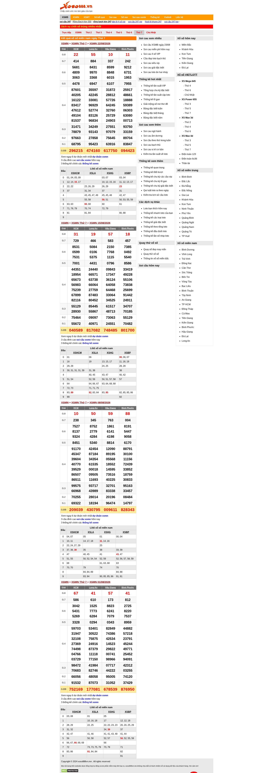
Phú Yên (186, 213)
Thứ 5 (119, 32)
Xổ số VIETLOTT (187, 74)
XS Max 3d (187, 117)
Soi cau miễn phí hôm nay (156, 49)
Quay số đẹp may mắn (154, 249)
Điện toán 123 (189, 154)
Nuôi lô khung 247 (153, 21)
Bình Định (187, 177)
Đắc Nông (187, 190)
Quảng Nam (188, 227)
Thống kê (155, 17)
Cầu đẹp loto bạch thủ (154, 58)
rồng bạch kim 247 (102, 21)
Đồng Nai (186, 263)
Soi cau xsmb (139, 17)
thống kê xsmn (90, 163)
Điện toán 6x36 (189, 159)
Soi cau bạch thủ (151, 145)
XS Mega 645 (189, 81)
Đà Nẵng (186, 186)
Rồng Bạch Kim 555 (82, 21)
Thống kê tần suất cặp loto (156, 95)
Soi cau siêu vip (151, 63)
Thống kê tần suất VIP (154, 86)
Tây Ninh (186, 295)
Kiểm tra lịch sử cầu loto (155, 195)
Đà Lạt (185, 67)
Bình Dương (188, 249)
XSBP (127, 173)
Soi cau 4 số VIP (151, 54)
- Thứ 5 (187, 108)
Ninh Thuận (188, 209)
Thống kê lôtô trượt (153, 172)
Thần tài (186, 163)
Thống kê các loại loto (154, 217)
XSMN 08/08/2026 (99, 402)
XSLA (93, 173)
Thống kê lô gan (151, 99)
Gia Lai (185, 195)
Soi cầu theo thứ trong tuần (157, 140)
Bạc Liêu (186, 286)
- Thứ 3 (187, 104)
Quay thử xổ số (151, 254)
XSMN (76, 17)
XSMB (65, 17)
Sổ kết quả (99, 17)
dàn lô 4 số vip (118, 21)
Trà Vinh (186, 259)
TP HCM (186, 304)
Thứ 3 (99, 32)
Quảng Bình (188, 218)
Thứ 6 (129, 32)
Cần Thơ (186, 268)
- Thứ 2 (187, 122)
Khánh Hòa (187, 49)
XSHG (110, 173)
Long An (186, 341)
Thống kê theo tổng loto (155, 226)
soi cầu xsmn (83, 160)
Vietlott (167, 17)
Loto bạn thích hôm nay (155, 208)
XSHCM (75, 173)
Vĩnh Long (187, 254)
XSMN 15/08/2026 (99, 223)
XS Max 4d (187, 136)
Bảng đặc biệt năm (152, 117)
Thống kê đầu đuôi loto (155, 231)
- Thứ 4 (187, 86)
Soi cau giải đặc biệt (153, 67)
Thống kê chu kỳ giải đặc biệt (158, 186)
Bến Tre (186, 277)
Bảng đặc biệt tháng (153, 113)
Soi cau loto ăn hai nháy (155, 72)
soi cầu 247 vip (135, 21)
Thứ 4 (109, 32)
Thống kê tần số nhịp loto (156, 236)
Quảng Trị (187, 231)
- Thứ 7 (187, 113)
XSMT (87, 17)
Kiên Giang (187, 63)
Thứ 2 (89, 32)
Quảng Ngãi (188, 222)
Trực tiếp (66, 32)
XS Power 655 (189, 99)
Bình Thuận (188, 291)
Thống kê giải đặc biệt (154, 222)
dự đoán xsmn (100, 157)
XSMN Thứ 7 (79, 43)
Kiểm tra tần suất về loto (155, 154)
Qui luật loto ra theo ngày (156, 190)
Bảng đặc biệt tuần (152, 108)
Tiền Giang (187, 58)
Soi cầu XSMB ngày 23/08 (156, 45)
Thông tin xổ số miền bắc (156, 258)
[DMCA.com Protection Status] (69, 771)
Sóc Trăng (187, 272)
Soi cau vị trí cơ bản (153, 149)
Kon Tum (186, 54)
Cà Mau (186, 313)
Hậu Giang (187, 332)
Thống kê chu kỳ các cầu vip (157, 176)
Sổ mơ (124, 17)
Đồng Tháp (187, 309)
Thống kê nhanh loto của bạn (158, 213)
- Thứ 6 (187, 90)
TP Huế (186, 236)
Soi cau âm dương (152, 136)
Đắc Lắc (186, 181)
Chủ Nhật (151, 32)
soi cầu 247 (65, 21)
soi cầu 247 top (171, 21)
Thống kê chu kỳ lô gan (155, 181)
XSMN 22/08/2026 (99, 43)
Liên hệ (179, 17)
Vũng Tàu (187, 281)
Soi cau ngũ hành (152, 131)
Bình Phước (188, 327)
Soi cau (113, 17)
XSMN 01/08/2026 (99, 582)
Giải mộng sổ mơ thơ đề (155, 104)
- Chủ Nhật (188, 95)
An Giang (186, 300)
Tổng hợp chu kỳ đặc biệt (156, 90)
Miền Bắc (186, 45)
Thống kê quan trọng (153, 167)
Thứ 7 (139, 32)
